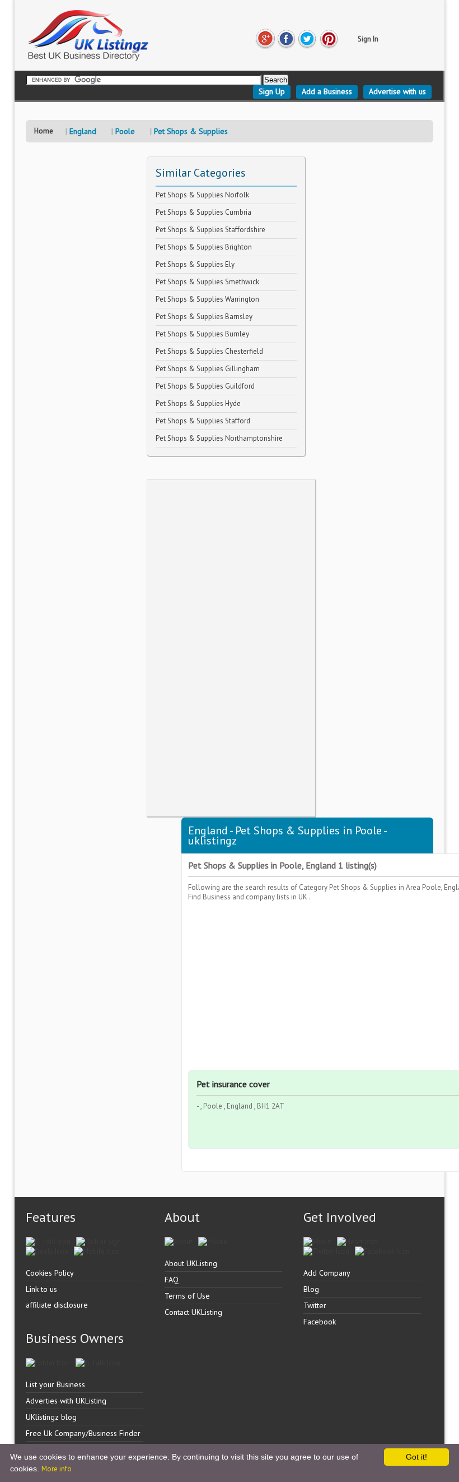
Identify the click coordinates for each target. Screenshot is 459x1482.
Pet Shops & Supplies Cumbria (203, 212)
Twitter (314, 1305)
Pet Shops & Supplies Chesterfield (209, 351)
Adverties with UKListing (66, 1401)
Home (43, 131)
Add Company (326, 1273)
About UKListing (191, 1263)
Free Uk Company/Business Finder (83, 1433)
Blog (311, 1289)
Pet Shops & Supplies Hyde (198, 403)
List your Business (55, 1384)
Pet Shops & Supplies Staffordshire (210, 229)
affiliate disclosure (57, 1305)
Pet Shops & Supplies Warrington (207, 299)
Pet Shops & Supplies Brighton (204, 247)
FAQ (172, 1280)
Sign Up (272, 91)
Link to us (41, 1289)
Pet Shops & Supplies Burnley (202, 334)
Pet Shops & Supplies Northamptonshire (219, 438)
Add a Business (327, 91)
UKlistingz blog (51, 1417)
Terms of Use (187, 1296)
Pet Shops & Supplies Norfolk (202, 195)
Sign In (368, 39)
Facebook (319, 1322)
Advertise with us (397, 91)
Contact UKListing (193, 1312)
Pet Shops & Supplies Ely (195, 264)
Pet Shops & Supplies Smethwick (207, 282)
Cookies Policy (50, 1273)
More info (56, 1469)
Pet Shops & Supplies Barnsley (204, 316)
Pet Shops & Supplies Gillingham (208, 368)
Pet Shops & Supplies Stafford (203, 421)
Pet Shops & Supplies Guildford (205, 386)
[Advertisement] (231, 648)
